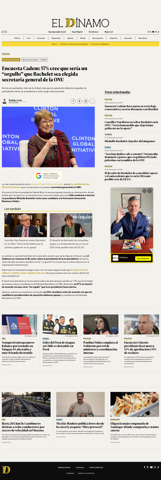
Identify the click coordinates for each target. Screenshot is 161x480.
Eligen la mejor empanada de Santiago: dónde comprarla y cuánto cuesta (134, 426)
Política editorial (96, 467)
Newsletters (93, 31)
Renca (54, 44)
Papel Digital (77, 31)
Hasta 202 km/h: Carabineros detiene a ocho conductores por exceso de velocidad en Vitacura (23, 426)
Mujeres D (109, 31)
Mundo (83, 38)
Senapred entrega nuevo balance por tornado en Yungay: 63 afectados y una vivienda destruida (18, 347)
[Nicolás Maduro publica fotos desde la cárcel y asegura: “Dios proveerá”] (80, 404)
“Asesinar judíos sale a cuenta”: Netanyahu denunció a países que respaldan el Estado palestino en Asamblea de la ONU (131, 157)
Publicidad (70, 473)
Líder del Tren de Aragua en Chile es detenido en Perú (59, 345)
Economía (41, 38)
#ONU (44, 60)
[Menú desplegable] (3, 32)
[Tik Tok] (158, 467)
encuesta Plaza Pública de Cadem (46, 184)
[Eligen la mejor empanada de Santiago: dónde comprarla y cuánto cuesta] (134, 404)
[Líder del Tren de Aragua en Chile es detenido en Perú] (60, 324)
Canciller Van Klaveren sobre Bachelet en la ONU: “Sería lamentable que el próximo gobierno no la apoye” (24, 244)
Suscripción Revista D (57, 31)
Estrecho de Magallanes (100, 44)
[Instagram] (156, 32)
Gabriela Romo (6, 365)
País (28, 38)
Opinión (70, 38)
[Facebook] (148, 32)
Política (17, 38)
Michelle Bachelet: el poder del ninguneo (130, 141)
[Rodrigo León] (4, 101)
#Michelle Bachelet (11, 60)
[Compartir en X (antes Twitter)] (85, 101)
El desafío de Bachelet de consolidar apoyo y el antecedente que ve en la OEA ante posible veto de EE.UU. (69, 244)
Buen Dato (143, 38)
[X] (148, 467)
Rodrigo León (15, 100)
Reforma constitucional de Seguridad (74, 44)
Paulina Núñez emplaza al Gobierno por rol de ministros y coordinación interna (100, 347)
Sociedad (128, 38)
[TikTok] (158, 32)
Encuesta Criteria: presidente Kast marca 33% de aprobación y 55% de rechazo (140, 347)
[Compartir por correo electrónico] (73, 101)
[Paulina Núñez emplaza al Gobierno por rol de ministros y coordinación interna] (100, 324)
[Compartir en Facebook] (79, 101)
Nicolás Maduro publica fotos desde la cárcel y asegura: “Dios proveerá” (80, 425)
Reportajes (56, 38)
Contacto (80, 467)
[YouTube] (153, 31)
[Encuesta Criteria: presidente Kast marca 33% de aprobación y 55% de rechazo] (141, 324)
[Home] (80, 22)
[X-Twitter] (150, 32)
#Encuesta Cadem (30, 60)
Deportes (114, 38)
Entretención (97, 38)
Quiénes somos (64, 467)
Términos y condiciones (86, 473)
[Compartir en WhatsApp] (92, 101)
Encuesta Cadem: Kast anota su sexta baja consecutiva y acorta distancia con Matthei (131, 107)
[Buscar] (6, 31)
